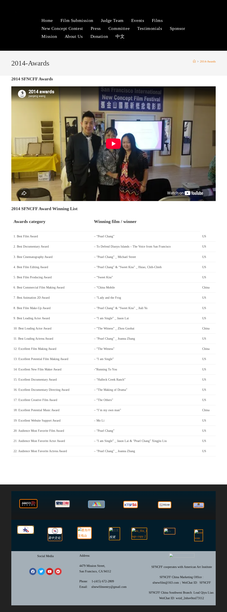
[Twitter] (41, 571)
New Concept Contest (62, 28)
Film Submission (77, 20)
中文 (120, 36)
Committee (119, 28)
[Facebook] (32, 571)
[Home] (194, 61)
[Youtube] (49, 571)
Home (47, 20)
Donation (99, 36)
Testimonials (149, 28)
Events (137, 20)
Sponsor (177, 28)
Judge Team (112, 20)
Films (157, 20)
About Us (74, 36)
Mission (49, 36)
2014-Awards (208, 61)
